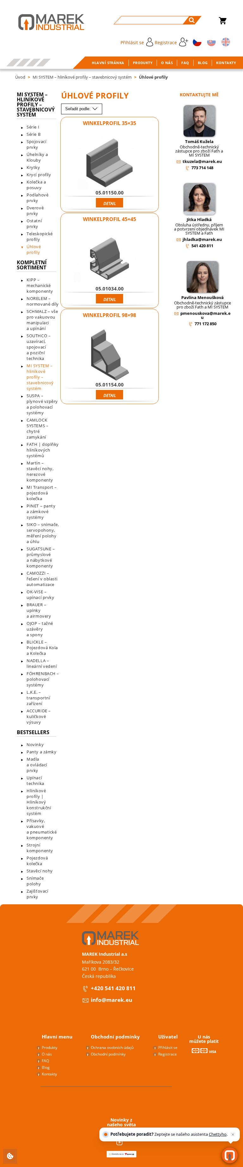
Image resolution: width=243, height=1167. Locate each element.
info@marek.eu (111, 999)
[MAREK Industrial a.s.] (45, 22)
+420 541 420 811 (113, 988)
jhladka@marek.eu (202, 239)
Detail (109, 203)
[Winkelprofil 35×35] (110, 163)
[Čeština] (196, 41)
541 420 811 (202, 245)
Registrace (166, 42)
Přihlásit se (132, 42)
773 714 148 (202, 168)
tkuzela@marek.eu (202, 161)
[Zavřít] (233, 1134)
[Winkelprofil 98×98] (110, 355)
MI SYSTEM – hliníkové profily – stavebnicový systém (82, 77)
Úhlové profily (153, 77)
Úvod (20, 77)
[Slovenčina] (210, 41)
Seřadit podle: (78, 108)
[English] (224, 41)
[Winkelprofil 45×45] (110, 259)
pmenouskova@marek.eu (205, 315)
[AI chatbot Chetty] (230, 1155)
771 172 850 (205, 323)
